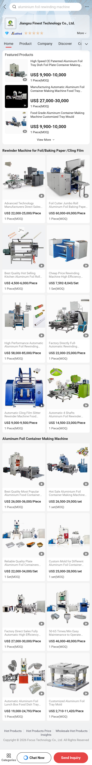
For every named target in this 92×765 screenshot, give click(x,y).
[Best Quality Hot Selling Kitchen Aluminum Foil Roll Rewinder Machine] (23, 247)
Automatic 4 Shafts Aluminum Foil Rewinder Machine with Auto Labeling (67, 414)
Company (45, 43)
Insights (46, 735)
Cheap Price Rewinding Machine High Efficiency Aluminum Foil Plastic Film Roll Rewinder (66, 274)
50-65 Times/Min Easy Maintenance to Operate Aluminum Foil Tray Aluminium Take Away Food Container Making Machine (67, 633)
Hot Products (13, 731)
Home (8, 43)
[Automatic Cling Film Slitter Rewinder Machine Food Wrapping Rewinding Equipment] (23, 387)
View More (44, 140)
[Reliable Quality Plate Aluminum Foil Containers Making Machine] (23, 535)
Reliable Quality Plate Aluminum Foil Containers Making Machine (21, 563)
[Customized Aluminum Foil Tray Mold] (68, 675)
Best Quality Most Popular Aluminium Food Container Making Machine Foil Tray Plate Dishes (22, 493)
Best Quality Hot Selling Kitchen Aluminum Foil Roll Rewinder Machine (22, 274)
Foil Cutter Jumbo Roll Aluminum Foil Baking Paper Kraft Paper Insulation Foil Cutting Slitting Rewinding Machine (67, 205)
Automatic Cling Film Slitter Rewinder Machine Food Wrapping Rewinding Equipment (22, 414)
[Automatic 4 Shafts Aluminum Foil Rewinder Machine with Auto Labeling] (68, 387)
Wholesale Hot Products (72, 731)
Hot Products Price (38, 731)
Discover (65, 43)
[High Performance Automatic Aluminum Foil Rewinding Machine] (23, 317)
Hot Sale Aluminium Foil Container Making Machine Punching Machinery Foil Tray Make (67, 493)
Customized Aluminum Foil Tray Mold (67, 702)
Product (25, 43)
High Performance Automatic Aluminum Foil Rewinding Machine (23, 344)
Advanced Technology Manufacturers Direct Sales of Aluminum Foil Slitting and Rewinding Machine (23, 205)
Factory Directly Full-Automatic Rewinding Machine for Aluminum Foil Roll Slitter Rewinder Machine (68, 344)
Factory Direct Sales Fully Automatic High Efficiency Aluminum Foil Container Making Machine (21, 633)
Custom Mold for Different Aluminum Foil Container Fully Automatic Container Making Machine (66, 563)
